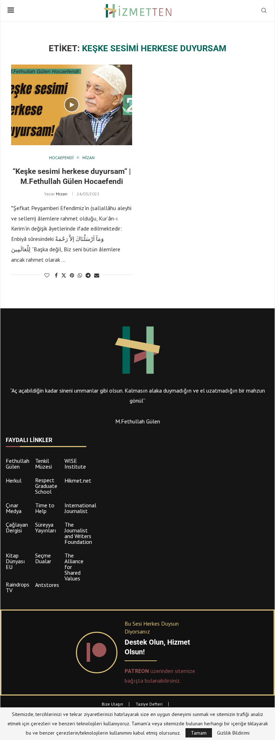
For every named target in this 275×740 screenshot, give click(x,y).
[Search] (263, 11)
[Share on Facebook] (56, 275)
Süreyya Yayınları (45, 527)
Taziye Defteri (149, 704)
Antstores (47, 585)
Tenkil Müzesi (43, 463)
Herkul (13, 480)
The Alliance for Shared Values (73, 566)
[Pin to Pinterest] (72, 275)
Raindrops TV (17, 587)
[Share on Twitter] (63, 275)
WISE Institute (75, 463)
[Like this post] (46, 275)
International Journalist (80, 508)
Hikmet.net (77, 480)
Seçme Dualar (43, 558)
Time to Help (44, 508)
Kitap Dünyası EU (15, 561)
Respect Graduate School (46, 485)
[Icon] (71, 104)
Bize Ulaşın (112, 704)
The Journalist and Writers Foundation (78, 533)
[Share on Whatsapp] (80, 275)
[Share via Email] (96, 275)
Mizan (61, 193)
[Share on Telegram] (88, 275)
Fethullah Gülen (17, 463)
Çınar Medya (13, 508)
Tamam (199, 733)
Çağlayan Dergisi (17, 527)
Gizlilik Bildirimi (233, 732)
